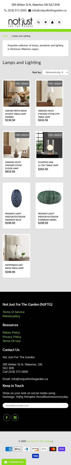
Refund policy (11, 316)
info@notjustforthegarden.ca (49, 10)
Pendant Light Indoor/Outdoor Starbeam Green (48, 216)
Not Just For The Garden (39, 441)
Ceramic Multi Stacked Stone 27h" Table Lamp (49, 113)
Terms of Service (13, 312)
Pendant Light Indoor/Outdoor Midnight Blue (15, 216)
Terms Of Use (12, 341)
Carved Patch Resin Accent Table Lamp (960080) (16, 113)
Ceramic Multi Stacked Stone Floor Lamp (13, 165)
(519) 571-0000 (17, 10)
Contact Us (15, 461)
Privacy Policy (12, 337)
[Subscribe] (64, 405)
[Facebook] (6, 417)
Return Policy (11, 332)
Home (5, 36)
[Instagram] (15, 417)
